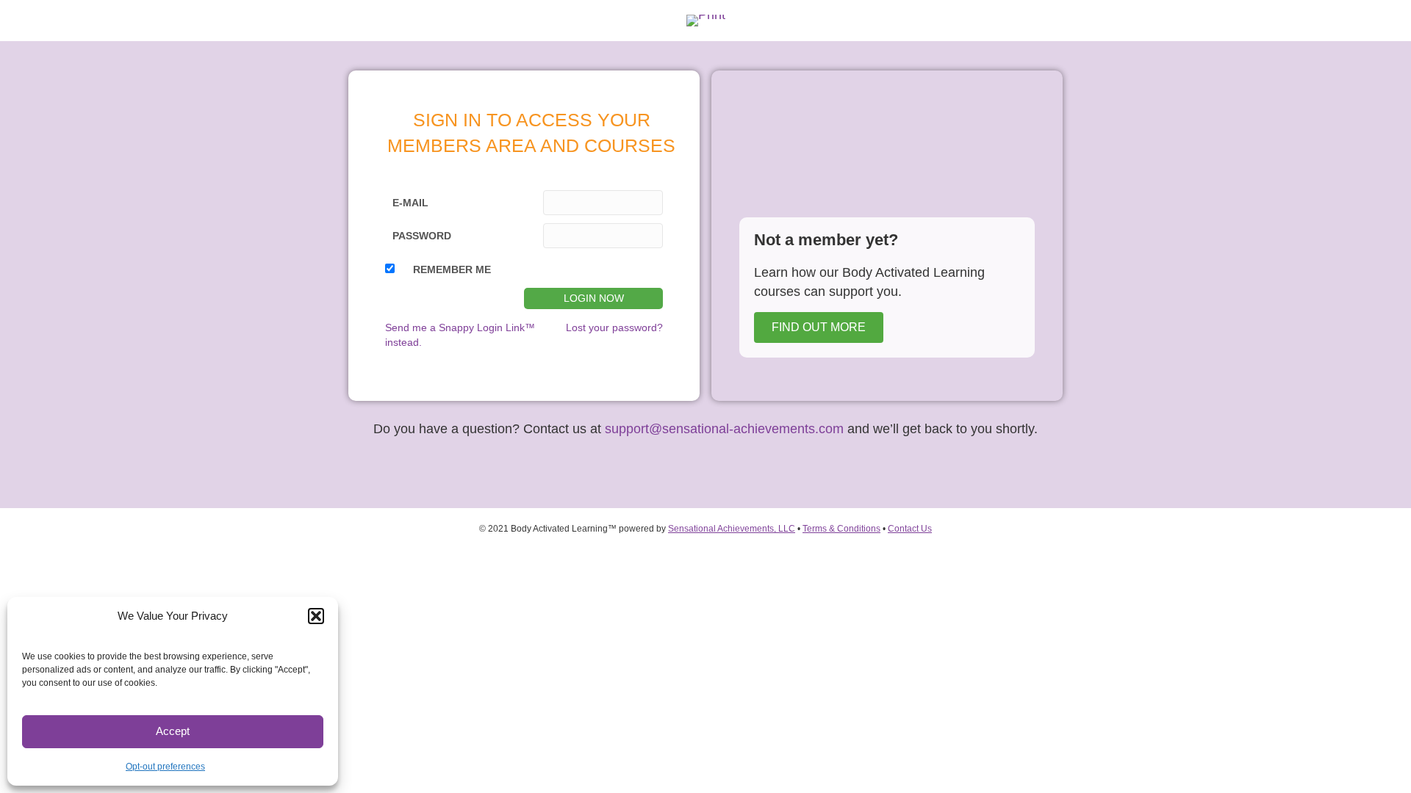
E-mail (410, 203)
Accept (173, 731)
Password (421, 236)
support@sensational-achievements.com (722, 428)
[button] (316, 616)
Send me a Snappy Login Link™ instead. (460, 335)
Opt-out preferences (165, 766)
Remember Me (452, 269)
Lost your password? (614, 327)
